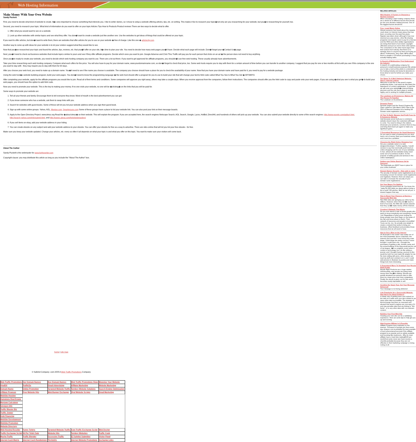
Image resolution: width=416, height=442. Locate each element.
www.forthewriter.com (44, 153)
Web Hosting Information (38, 5)
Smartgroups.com (70, 109)
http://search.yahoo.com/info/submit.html (27, 118)
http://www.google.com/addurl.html (339, 115)
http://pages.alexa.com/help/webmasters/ (68, 118)
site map (64, 352)
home (56, 352)
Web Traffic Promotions (71, 372)
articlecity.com (148, 40)
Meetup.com (56, 109)
